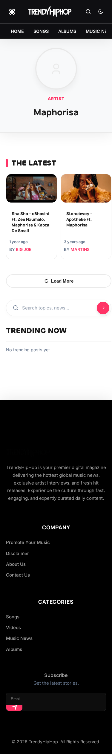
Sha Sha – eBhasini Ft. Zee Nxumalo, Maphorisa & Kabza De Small (30, 222)
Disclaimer (17, 553)
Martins (80, 249)
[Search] (88, 12)
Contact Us (18, 575)
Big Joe (23, 249)
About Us (16, 564)
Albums (14, 649)
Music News (19, 638)
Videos (13, 627)
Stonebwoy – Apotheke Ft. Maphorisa (79, 219)
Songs (12, 617)
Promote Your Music (28, 542)
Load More (62, 280)
